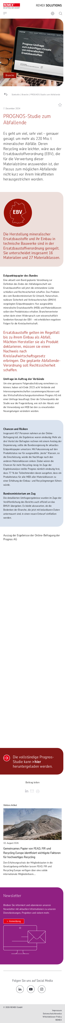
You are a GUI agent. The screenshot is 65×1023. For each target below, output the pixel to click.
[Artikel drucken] (38, 791)
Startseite (16, 94)
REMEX (58, 1019)
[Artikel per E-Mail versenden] (32, 791)
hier (38, 761)
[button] (27, 13)
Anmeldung (15, 921)
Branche (10, 75)
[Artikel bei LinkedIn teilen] (26, 791)
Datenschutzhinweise (52, 1013)
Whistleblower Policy (52, 1016)
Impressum (57, 1010)
